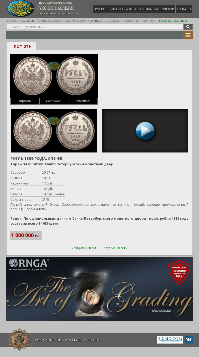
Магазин (116, 9)
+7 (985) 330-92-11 (68, 13)
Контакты (184, 9)
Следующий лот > (115, 248)
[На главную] (19, 339)
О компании (148, 9)
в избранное (53, 101)
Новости (167, 9)
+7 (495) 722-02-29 (46, 13)
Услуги (131, 9)
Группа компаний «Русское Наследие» (66, 340)
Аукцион (101, 9)
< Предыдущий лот (84, 248)
